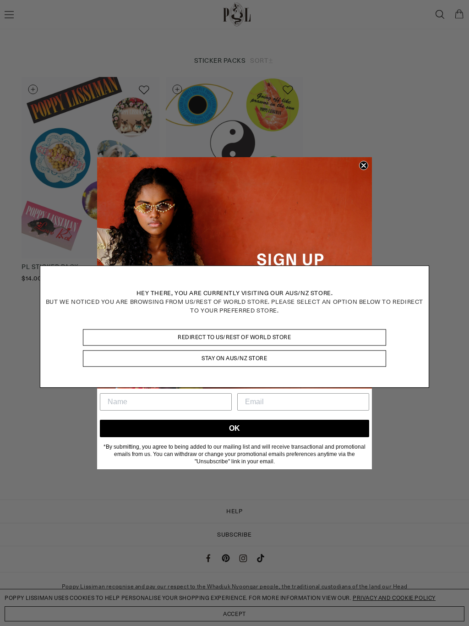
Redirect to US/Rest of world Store (234, 337)
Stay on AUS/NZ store (234, 358)
